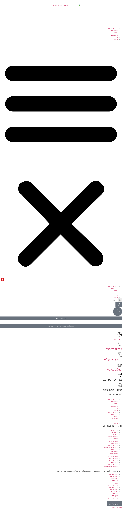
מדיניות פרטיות (113, 474)
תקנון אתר (115, 483)
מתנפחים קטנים (113, 439)
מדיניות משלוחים (113, 485)
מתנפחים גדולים (113, 437)
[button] (61, 162)
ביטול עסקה (114, 479)
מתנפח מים (114, 31)
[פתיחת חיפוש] (61, 300)
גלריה (116, 37)
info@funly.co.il (113, 359)
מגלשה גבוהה (114, 434)
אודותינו (116, 33)
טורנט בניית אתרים (116, 507)
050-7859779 (114, 349)
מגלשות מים (114, 432)
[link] (61, 16)
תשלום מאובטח (114, 369)
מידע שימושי (114, 35)
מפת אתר (115, 481)
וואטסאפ (117, 339)
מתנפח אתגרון (114, 443)
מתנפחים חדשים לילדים (111, 447)
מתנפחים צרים (113, 441)
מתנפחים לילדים (113, 28)
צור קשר (115, 39)
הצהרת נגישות (114, 476)
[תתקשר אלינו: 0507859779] (120, 344)
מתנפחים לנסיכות (113, 445)
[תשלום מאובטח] (120, 364)
